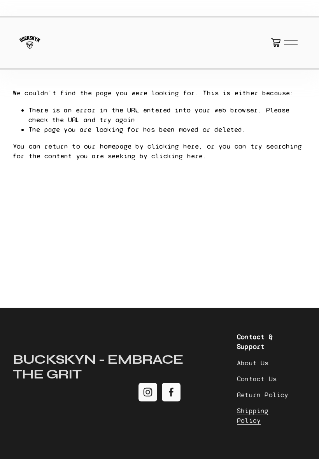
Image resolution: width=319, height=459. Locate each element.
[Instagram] (147, 392)
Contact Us (257, 379)
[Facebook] (171, 392)
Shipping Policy (252, 415)
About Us (252, 363)
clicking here (173, 146)
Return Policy (262, 395)
